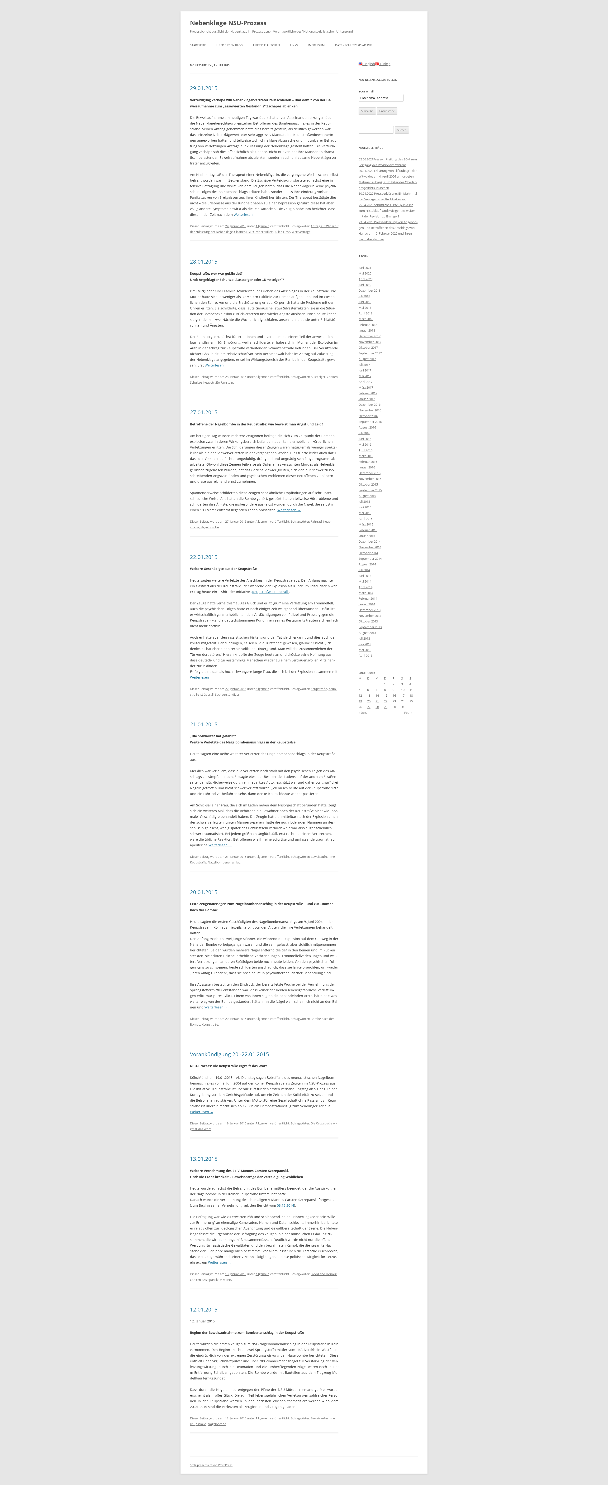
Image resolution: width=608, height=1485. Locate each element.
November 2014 (370, 547)
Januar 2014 (367, 604)
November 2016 (370, 410)
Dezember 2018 (369, 290)
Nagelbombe (209, 527)
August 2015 (367, 496)
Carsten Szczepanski (204, 1280)
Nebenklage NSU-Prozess (228, 23)
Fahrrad (316, 521)
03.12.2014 (285, 1205)
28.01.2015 (204, 261)
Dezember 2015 (369, 473)
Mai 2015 (365, 513)
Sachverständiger (227, 694)
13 (368, 695)
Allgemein (262, 226)
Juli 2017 (364, 364)
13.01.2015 (204, 1158)
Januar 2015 (367, 536)
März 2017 (366, 387)
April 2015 (365, 518)
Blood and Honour (324, 1274)
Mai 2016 (365, 444)
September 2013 (370, 627)
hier (221, 1239)
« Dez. (363, 712)
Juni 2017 (365, 370)
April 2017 (365, 382)
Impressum (316, 45)
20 (368, 701)
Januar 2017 (367, 399)
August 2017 (367, 359)
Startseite (198, 45)
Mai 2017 (365, 376)
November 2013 (370, 615)
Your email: (366, 91)
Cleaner (239, 232)
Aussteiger (318, 377)
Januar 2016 (367, 467)
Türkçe (384, 64)
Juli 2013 (364, 638)
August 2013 (367, 633)
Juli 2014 (364, 570)
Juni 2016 (365, 439)
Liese (286, 232)
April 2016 (365, 450)
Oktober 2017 (368, 347)
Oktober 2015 (368, 484)
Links (294, 45)
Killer (278, 232)
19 (360, 701)
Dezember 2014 (369, 541)
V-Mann (225, 1280)
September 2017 (370, 353)
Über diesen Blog (229, 45)
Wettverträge (301, 232)
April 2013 (365, 655)
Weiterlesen (245, 214)
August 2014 (367, 564)
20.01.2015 (204, 892)
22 (385, 701)
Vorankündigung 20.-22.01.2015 (229, 1054)
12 (360, 695)
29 (385, 707)
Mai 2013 (365, 650)
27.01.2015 (204, 412)
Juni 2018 (365, 302)
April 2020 (365, 279)
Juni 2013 (365, 644)
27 (368, 707)
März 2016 (366, 456)
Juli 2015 (364, 501)
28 (377, 707)
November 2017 (370, 342)
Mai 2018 (365, 307)
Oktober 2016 (368, 416)
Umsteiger (228, 382)
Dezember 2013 (369, 610)
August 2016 (367, 427)
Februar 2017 (368, 393)
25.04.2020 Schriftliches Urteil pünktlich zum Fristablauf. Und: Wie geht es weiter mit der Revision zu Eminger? (387, 210)
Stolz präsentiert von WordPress (211, 1465)
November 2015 (370, 479)
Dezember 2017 (369, 336)
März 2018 (366, 319)
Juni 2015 (365, 507)
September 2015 (370, 490)
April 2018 (365, 313)
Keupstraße (211, 382)
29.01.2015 (204, 88)
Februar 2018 (368, 325)
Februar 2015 (368, 530)
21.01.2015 (204, 724)
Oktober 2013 (368, 621)
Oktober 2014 (368, 553)
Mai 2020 (365, 273)
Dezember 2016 (369, 404)
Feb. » (408, 712)
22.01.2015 (204, 556)
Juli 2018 (364, 296)
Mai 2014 (365, 581)
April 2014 (365, 587)
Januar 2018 (367, 330)
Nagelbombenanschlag (224, 862)
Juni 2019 (365, 285)
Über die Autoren (266, 45)
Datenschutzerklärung (353, 45)
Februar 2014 (368, 598)
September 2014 (370, 558)
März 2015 (366, 524)
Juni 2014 (365, 576)
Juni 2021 (365, 267)
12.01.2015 (204, 1309)
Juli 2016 (364, 433)
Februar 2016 (368, 461)
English (368, 64)
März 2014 (366, 593)
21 (377, 701)
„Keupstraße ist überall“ (270, 591)
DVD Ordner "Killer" (259, 232)
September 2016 (370, 421)
